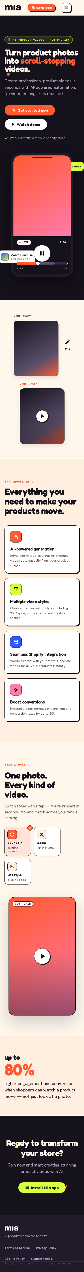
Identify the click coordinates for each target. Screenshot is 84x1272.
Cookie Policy (14, 1259)
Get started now (32, 110)
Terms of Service (17, 1248)
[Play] (42, 253)
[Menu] (66, 7)
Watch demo (28, 124)
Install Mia (44, 8)
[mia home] (12, 8)
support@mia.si (42, 1259)
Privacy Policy (46, 1248)
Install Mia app (45, 1187)
